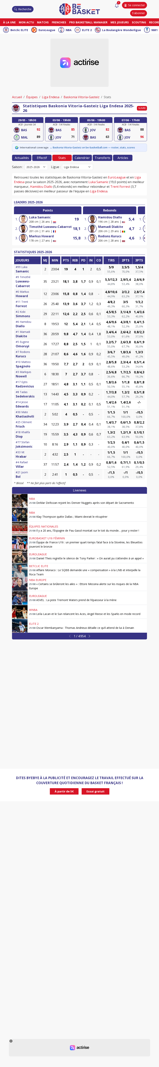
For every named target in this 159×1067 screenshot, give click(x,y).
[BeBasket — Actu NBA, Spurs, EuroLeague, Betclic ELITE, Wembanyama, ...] (79, 9)
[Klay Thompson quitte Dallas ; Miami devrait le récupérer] (20, 514)
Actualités (22, 158)
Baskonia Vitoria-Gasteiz (81, 97)
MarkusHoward (41, 236)
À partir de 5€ (64, 791)
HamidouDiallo (110, 217)
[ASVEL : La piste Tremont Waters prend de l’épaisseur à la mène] (20, 598)
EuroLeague (47, 30)
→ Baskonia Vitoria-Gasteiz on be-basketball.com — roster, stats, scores (92, 147)
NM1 (154, 30)
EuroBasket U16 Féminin (47, 538)
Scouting (139, 22)
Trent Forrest (120, 186)
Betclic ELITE (19, 30)
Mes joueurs (120, 22)
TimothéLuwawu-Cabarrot (50, 227)
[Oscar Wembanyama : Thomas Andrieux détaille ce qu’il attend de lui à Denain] (20, 625)
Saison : (17, 167)
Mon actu (26, 22)
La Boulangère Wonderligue (121, 30)
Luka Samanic (98, 182)
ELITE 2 (87, 30)
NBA (69, 30)
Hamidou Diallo (41, 186)
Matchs (43, 22)
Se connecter (136, 5)
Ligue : (55, 167)
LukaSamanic (40, 217)
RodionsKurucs (109, 236)
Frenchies (59, 22)
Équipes (32, 97)
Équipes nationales (43, 526)
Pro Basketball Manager (88, 22)
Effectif (42, 158)
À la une (9, 22)
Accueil (17, 97)
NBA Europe (37, 580)
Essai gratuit (95, 791)
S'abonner (138, 13)
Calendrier (82, 158)
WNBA (33, 610)
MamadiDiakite (110, 227)
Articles (123, 158)
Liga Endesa (50, 97)
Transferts (102, 158)
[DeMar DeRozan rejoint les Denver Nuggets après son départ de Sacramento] (20, 500)
